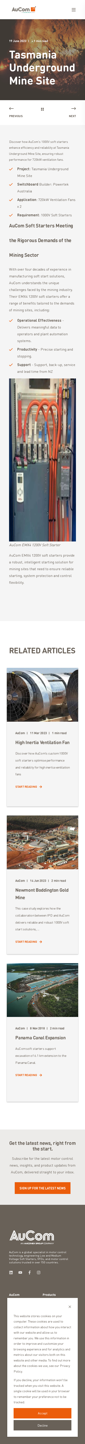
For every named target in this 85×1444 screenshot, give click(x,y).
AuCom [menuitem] (14, 1295)
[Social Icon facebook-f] (29, 1272)
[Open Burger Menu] (73, 10)
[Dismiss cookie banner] (69, 1307)
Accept (42, 1413)
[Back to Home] (24, 9)
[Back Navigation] (42, 109)
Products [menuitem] (49, 1295)
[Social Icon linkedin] (12, 1272)
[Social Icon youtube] (20, 1272)
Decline (42, 1425)
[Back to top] (6, 1437)
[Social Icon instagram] (37, 1272)
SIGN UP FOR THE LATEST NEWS (42, 1188)
